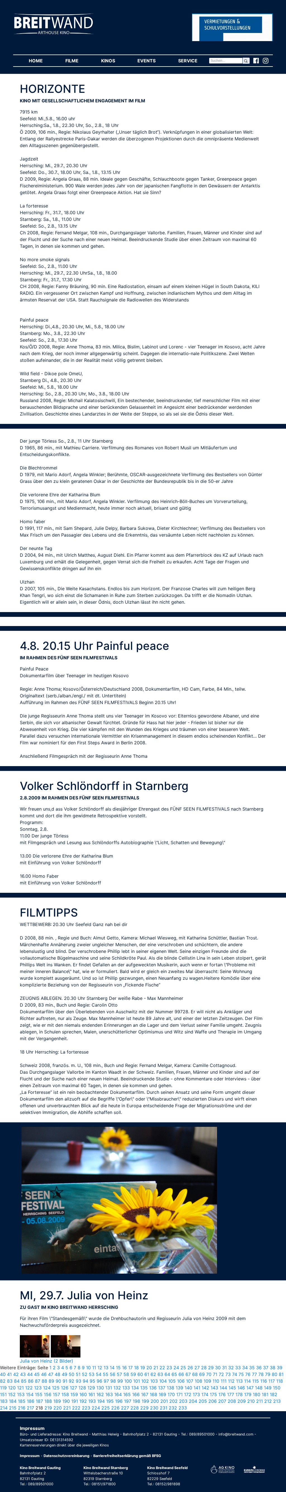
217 (30, 1408)
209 (241, 1401)
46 (44, 1374)
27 (197, 1367)
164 (118, 1394)
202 (173, 1401)
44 (30, 1374)
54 (98, 1374)
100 (128, 1381)
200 (155, 1401)
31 (224, 1367)
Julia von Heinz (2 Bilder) (46, 1361)
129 (91, 1388)
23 (169, 1367)
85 (24, 1381)
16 (124, 1367)
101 (136, 1381)
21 (155, 1367)
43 (23, 1374)
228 (134, 1408)
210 (251, 1401)
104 (163, 1381)
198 (136, 1401)
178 (239, 1394)
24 (176, 1367)
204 (193, 1401)
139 (179, 1388)
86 (31, 1381)
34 (245, 1367)
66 (181, 1374)
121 (20, 1388)
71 (215, 1374)
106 (181, 1381)
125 (55, 1388)
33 (238, 1367)
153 (21, 1394)
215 (12, 1408)
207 (222, 1401)
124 (47, 1388)
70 (208, 1374)
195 (110, 1401)
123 (38, 1388)
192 (83, 1401)
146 (241, 1388)
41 (9, 1374)
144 (223, 1388)
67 (188, 1374)
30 (218, 1367)
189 (57, 1401)
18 (136, 1367)
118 (279, 1381)
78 (261, 1374)
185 (21, 1401)
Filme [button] (77, 60)
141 (197, 1388)
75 (241, 1374)
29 (211, 1367)
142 (205, 1388)
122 (29, 1388)
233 (182, 1408)
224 (96, 1408)
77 (254, 1374)
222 (76, 1408)
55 (105, 1374)
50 (71, 1374)
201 (164, 1401)
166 (136, 1394)
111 (224, 1381)
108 (198, 1381)
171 (179, 1394)
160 (83, 1394)
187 (39, 1401)
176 (222, 1394)
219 (48, 1408)
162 (100, 1394)
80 (274, 1374)
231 (163, 1408)
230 (154, 1408)
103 (154, 1381)
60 (140, 1374)
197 (127, 1401)
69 (202, 1374)
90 (58, 1381)
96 (99, 1381)
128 (82, 1388)
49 (64, 1374)
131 (108, 1388)
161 (91, 1394)
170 (171, 1394)
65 (174, 1374)
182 (273, 1394)
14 (112, 1367)
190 (66, 1401)
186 (30, 1401)
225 (105, 1408)
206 (212, 1401)
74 (234, 1374)
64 (167, 1374)
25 (183, 1367)
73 (228, 1374)
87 (37, 1381)
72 (221, 1374)
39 (279, 1367)
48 (57, 1374)
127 (73, 1388)
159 (74, 1394)
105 (172, 1381)
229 (144, 1408)
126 (64, 1388)
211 (259, 1401)
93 (78, 1381)
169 (162, 1394)
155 (38, 1394)
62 (153, 1374)
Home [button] (41, 60)
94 (85, 1381)
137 (161, 1388)
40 (3, 1374)
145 (232, 1388)
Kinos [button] (113, 60)
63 (160, 1374)
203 (183, 1401)
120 (12, 1388)
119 (3, 1388)
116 (263, 1381)
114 (247, 1381)
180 (256, 1394)
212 (268, 1401)
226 (115, 1408)
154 (30, 1394)
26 (190, 1367)
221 (67, 1408)
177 (230, 1394)
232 (173, 1408)
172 (187, 1394)
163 (109, 1394)
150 (276, 1388)
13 (106, 1367)
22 (162, 1367)
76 (248, 1374)
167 (144, 1394)
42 (16, 1374)
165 (127, 1394)
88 (44, 1381)
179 (247, 1394)
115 (255, 1381)
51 (78, 1374)
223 (86, 1408)
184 (12, 1401)
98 (113, 1381)
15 (118, 1367)
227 (125, 1408)
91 (65, 1381)
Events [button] (152, 60)
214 (4, 1408)
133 (126, 1388)
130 (100, 1388)
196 (119, 1401)
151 (3, 1394)
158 (65, 1394)
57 (119, 1374)
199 (145, 1401)
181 (265, 1394)
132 (117, 1388)
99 (120, 1381)
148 (259, 1388)
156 (47, 1394)
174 (204, 1394)
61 (146, 1374)
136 (153, 1388)
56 (112, 1374)
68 (195, 1374)
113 (239, 1381)
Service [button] (193, 60)
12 (99, 1367)
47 (50, 1374)
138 (170, 1388)
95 (92, 1381)
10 (88, 1367)
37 (265, 1367)
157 (56, 1394)
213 (277, 1401)
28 (204, 1367)
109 (207, 1381)
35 (252, 1367)
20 (149, 1367)
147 (250, 1388)
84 (17, 1381)
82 (3, 1381)
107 (189, 1381)
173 (196, 1394)
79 (267, 1374)
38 (272, 1367)
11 (94, 1367)
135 (144, 1388)
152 (12, 1394)
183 (4, 1401)
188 (48, 1401)
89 (51, 1381)
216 (21, 1408)
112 (231, 1381)
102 (145, 1381)
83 (10, 1381)
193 (92, 1401)
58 (126, 1374)
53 (91, 1374)
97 (106, 1381)
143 (214, 1388)
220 (57, 1408)
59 (133, 1374)
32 (231, 1367)
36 (259, 1367)
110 (216, 1381)
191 (74, 1401)
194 (101, 1401)
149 (267, 1388)
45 (37, 1374)
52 (84, 1374)
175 (213, 1394)
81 (281, 1374)
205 (203, 1401)
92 (71, 1381)
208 (232, 1401)
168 (153, 1394)
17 (130, 1367)
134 (135, 1388)
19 (142, 1367)
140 (188, 1388)
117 (271, 1381)
